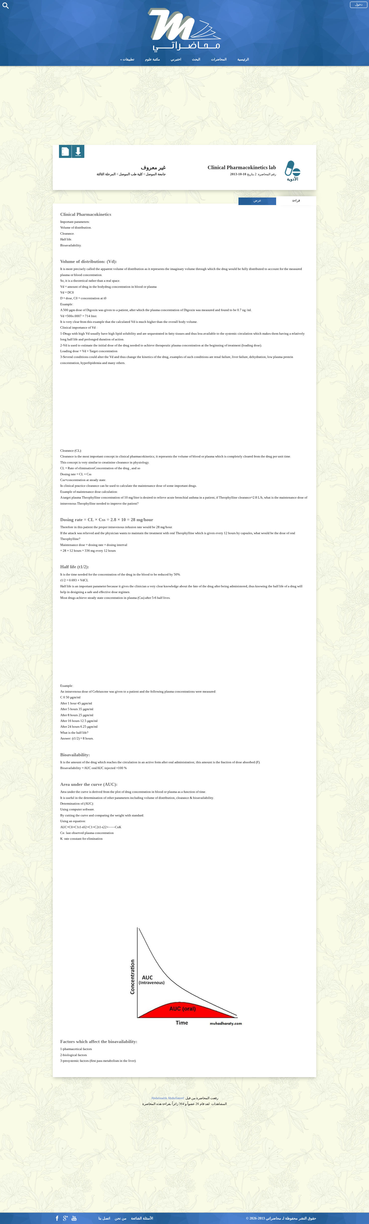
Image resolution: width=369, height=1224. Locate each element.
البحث (196, 59)
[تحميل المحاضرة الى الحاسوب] (78, 157)
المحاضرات (219, 59)
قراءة (296, 200)
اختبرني (176, 59)
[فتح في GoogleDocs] (65, 157)
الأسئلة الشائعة (142, 1218)
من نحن (121, 1218)
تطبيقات (128, 59)
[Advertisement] (184, 103)
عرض (257, 200)
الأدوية (292, 179)
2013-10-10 (238, 174)
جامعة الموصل (156, 174)
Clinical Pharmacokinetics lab (242, 167)
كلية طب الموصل (131, 174)
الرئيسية (243, 59)
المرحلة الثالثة (106, 174)
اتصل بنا (104, 1218)
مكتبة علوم (152, 59)
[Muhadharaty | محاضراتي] (184, 52)
